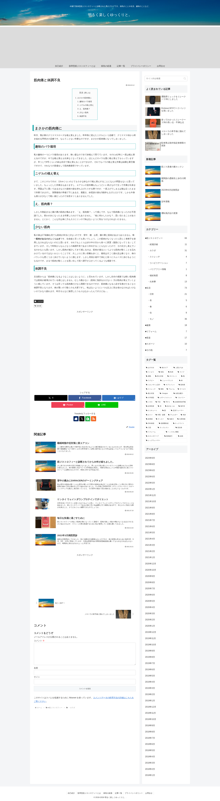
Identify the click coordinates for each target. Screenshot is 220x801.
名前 (36, 668)
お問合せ (148, 793)
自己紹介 (71, 793)
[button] (185, 78)
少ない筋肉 (83, 112)
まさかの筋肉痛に (84, 98)
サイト (37, 677)
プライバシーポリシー (134, 793)
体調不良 (83, 116)
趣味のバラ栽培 (85, 101)
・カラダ (40, 301)
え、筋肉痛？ (84, 109)
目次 (81, 93)
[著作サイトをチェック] (76, 418)
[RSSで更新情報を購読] (93, 418)
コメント (39, 641)
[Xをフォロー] (81, 418)
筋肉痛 (39, 306)
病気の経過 (107, 793)
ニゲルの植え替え (86, 105)
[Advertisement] (110, 44)
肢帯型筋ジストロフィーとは (89, 793)
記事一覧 (118, 793)
